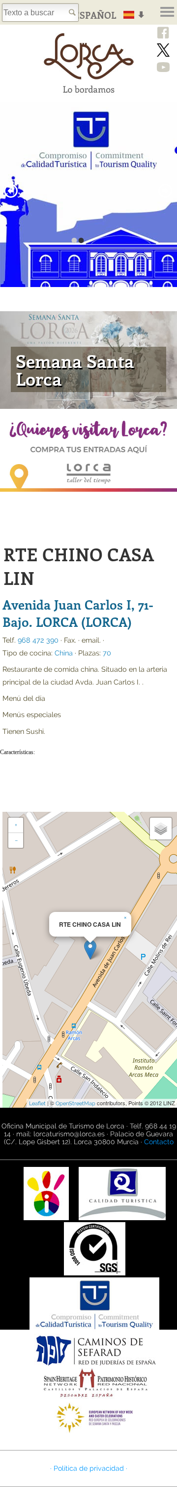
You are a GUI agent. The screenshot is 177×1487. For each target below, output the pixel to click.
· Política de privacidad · (88, 1468)
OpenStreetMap (75, 1103)
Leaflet (37, 1103)
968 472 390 (38, 640)
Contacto (159, 1142)
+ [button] (16, 825)
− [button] (16, 840)
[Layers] (161, 828)
